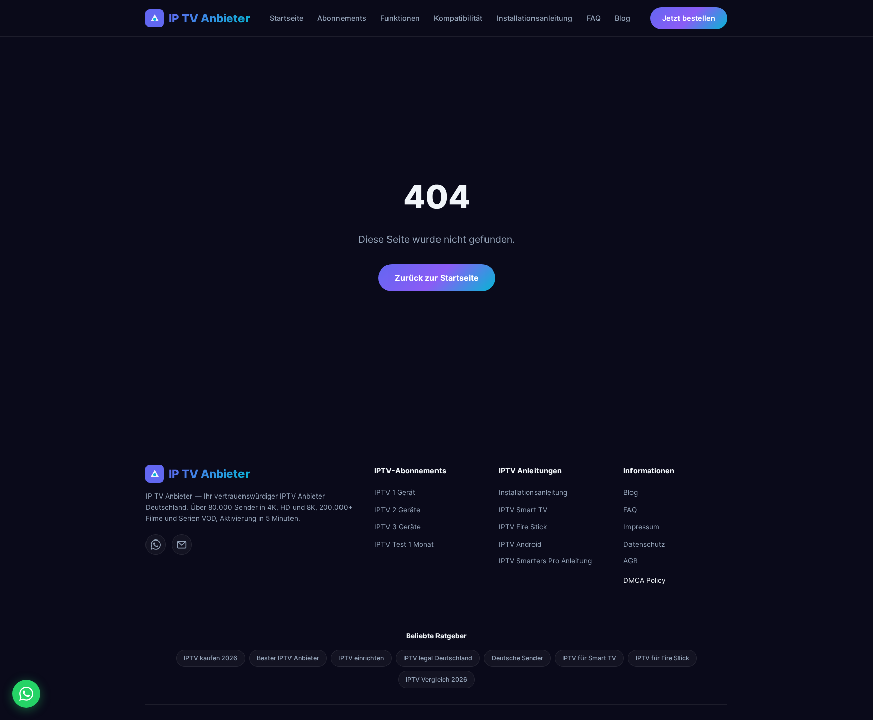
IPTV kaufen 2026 (210, 658)
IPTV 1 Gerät (394, 492)
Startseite (286, 18)
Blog (622, 18)
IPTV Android (520, 544)
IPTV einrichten (361, 658)
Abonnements (341, 18)
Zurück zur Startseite (437, 278)
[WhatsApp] (156, 544)
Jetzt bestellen (688, 18)
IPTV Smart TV (523, 510)
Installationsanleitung (534, 18)
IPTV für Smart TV (589, 658)
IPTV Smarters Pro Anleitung (545, 561)
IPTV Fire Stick (523, 527)
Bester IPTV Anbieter (288, 658)
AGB (630, 561)
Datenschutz (644, 544)
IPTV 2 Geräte (397, 510)
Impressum (641, 527)
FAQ (594, 18)
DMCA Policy (644, 580)
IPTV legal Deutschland (437, 658)
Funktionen (400, 18)
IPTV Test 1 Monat (404, 544)
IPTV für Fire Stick (662, 658)
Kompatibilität (458, 18)
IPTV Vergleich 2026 (436, 679)
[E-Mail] (182, 544)
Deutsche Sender (517, 658)
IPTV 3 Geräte (397, 527)
